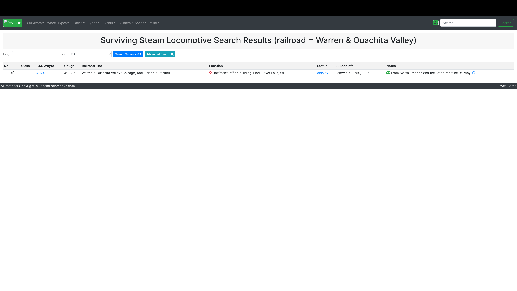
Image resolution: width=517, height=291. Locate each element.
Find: (7, 54)
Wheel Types (57, 23)
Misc (153, 23)
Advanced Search (158, 54)
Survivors (34, 23)
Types (92, 23)
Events (108, 23)
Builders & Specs (131, 23)
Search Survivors (126, 54)
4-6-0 (40, 73)
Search (506, 23)
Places (77, 23)
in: (63, 54)
